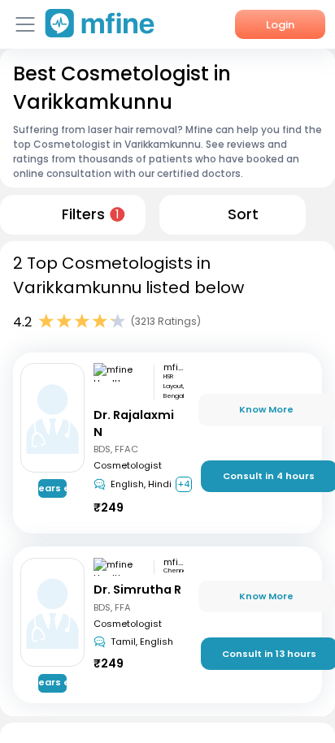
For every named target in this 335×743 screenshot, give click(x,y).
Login (280, 24)
